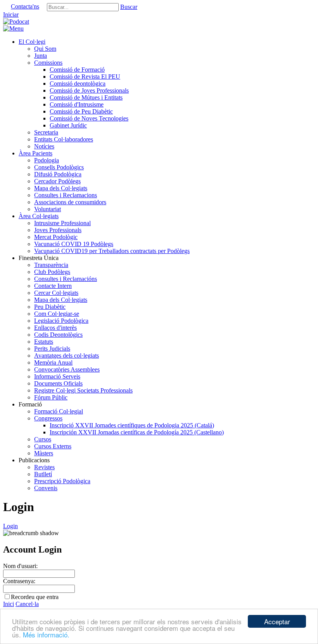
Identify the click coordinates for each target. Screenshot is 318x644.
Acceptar (277, 621)
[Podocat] (16, 21)
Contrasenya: (19, 581)
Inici (8, 604)
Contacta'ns (25, 6)
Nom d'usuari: (20, 566)
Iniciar (11, 14)
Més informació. (46, 634)
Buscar (128, 6)
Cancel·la (27, 604)
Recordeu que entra (35, 597)
